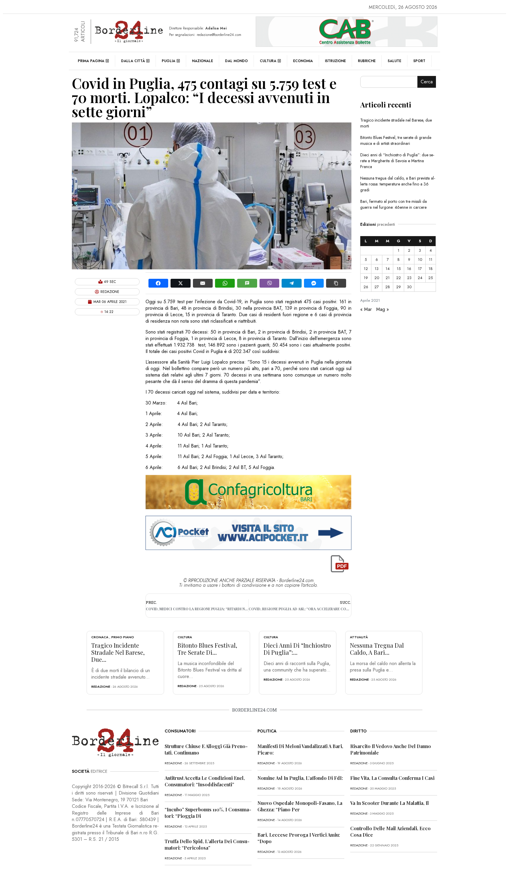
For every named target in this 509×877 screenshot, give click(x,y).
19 (366, 278)
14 (388, 268)
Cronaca (99, 637)
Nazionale (202, 61)
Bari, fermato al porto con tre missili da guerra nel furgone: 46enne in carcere (393, 204)
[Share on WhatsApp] (225, 283)
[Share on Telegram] (291, 283)
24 (420, 278)
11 (430, 259)
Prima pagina (91, 61)
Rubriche (367, 61)
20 (376, 278)
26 (365, 287)
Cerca (427, 81)
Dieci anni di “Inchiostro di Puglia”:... (297, 648)
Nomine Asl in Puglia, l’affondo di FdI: (300, 778)
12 (366, 268)
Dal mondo (236, 61)
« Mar (366, 309)
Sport (419, 61)
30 (409, 287)
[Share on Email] (203, 283)
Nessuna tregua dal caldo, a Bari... (377, 648)
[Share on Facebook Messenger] (314, 283)
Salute (394, 61)
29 (398, 287)
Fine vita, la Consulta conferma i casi (392, 778)
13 (377, 268)
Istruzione (335, 61)
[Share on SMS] (247, 283)
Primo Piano (122, 637)
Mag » (382, 309)
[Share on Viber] (269, 283)
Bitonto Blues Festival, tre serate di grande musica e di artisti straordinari (395, 140)
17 (420, 268)
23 (409, 278)
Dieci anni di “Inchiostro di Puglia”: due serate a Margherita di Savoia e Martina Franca (397, 161)
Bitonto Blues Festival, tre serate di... (207, 648)
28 (387, 287)
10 (420, 259)
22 (398, 278)
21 (388, 278)
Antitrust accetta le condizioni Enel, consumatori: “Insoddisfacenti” (205, 781)
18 (431, 268)
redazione (100, 686)
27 (376, 287)
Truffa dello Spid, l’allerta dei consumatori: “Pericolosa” (207, 844)
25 (430, 278)
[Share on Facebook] (158, 283)
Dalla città (133, 61)
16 (409, 268)
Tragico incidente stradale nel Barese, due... (118, 652)
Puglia (168, 61)
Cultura (268, 61)
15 (399, 268)
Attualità (359, 637)
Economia (303, 61)
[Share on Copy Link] (336, 283)
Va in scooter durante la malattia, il (389, 803)
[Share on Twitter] (180, 283)
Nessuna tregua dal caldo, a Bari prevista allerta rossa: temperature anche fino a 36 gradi (397, 184)
